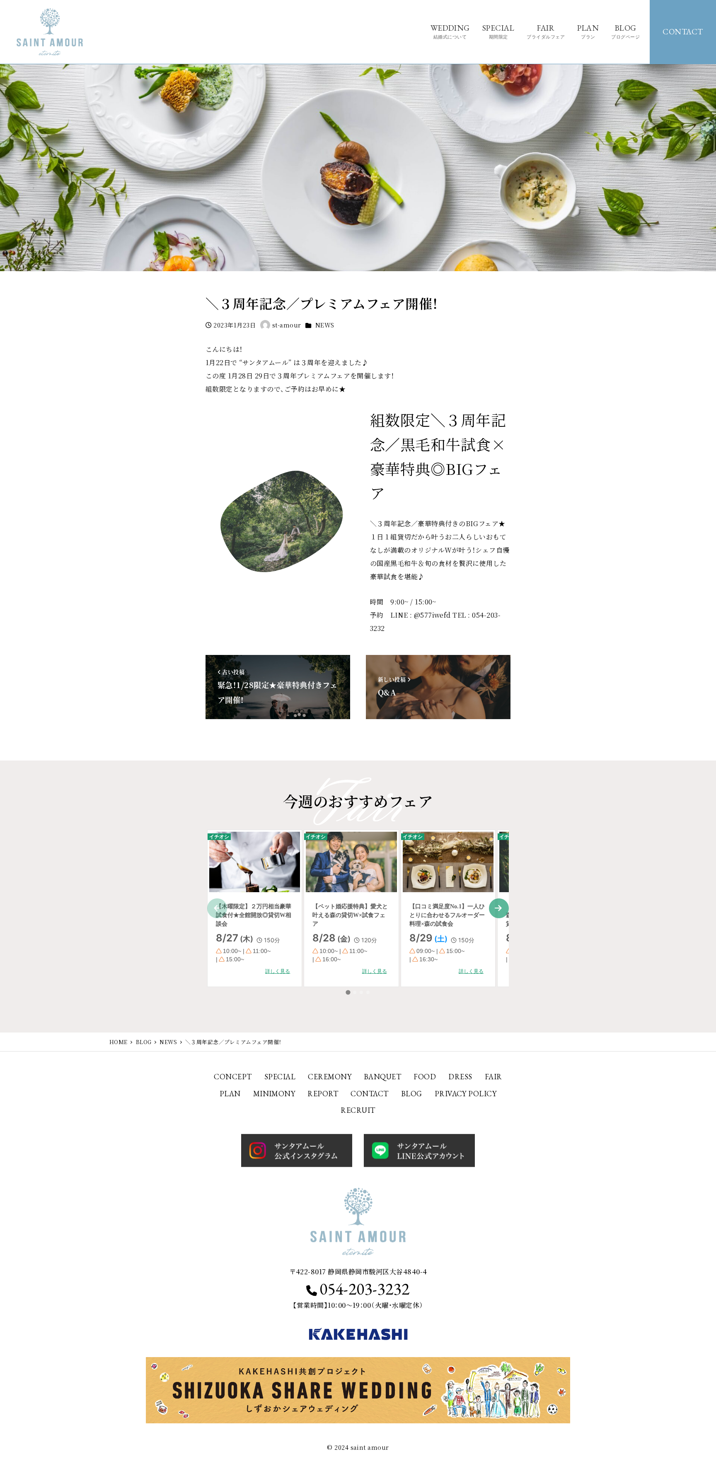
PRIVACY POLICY (466, 1093)
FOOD (425, 1076)
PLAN (230, 1093)
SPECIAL (279, 1076)
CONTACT (683, 31)
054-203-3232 (364, 1289)
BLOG (411, 1093)
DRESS (460, 1076)
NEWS (324, 325)
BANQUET (382, 1076)
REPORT (322, 1093)
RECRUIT (358, 1110)
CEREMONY (329, 1076)
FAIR (493, 1076)
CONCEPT (233, 1076)
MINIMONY (274, 1093)
